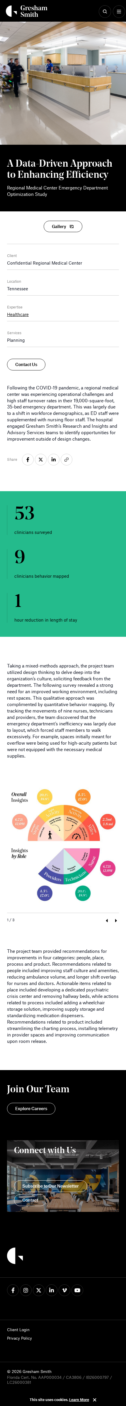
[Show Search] (105, 11)
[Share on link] (66, 459)
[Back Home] (26, 11)
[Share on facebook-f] (28, 459)
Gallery (59, 226)
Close (95, 1400)
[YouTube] (77, 1290)
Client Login (18, 1329)
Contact (30, 1200)
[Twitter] (39, 1290)
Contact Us (26, 364)
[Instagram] (26, 1290)
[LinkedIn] (51, 1290)
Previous (106, 921)
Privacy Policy (19, 1338)
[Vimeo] (64, 1290)
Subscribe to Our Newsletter (50, 1185)
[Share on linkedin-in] (53, 459)
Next (116, 921)
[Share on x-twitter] (41, 459)
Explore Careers (31, 1108)
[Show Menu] (119, 11)
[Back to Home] (15, 1257)
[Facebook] (13, 1290)
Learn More (79, 1399)
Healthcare (18, 314)
